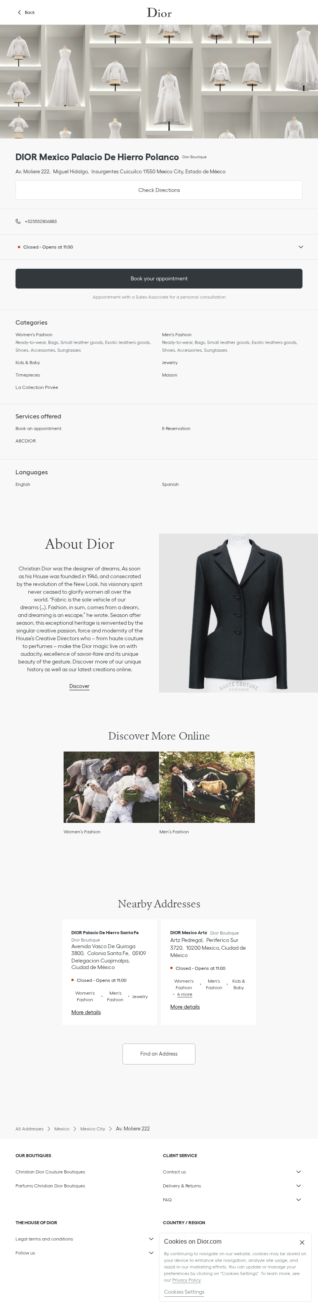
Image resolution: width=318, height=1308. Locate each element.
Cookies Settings (184, 1292)
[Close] (302, 1242)
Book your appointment (159, 278)
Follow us (53, 1251)
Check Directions (98, 186)
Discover (79, 686)
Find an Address (159, 1054)
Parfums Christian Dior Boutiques (50, 1185)
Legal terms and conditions (53, 1237)
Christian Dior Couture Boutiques (50, 1171)
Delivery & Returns (200, 1184)
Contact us (200, 1170)
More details (86, 1012)
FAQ (200, 1198)
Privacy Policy (186, 1279)
